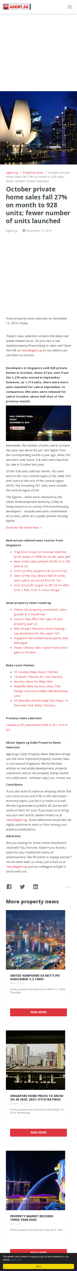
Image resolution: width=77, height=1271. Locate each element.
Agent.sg (12, 172)
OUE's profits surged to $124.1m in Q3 (40, 571)
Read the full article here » (23, 527)
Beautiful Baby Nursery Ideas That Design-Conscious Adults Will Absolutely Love (41, 691)
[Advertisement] (38, 52)
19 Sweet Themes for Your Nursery (38, 677)
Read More (38, 1012)
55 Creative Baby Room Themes (36, 672)
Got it (38, 1266)
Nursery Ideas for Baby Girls (33, 681)
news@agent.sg (31, 350)
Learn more (16, 1259)
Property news (33, 172)
